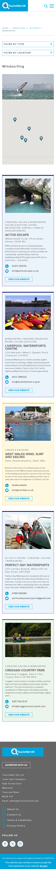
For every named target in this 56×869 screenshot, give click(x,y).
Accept (44, 865)
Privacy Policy (16, 825)
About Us (13, 809)
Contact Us (14, 814)
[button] (25, 140)
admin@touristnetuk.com (24, 801)
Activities (34, 28)
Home (5, 28)
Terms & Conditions (19, 820)
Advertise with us (16, 765)
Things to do (18, 28)
